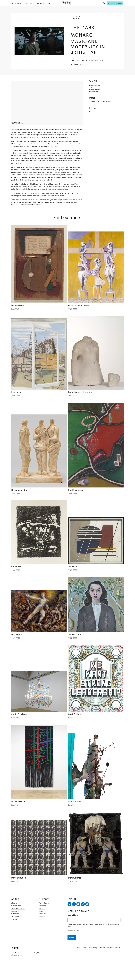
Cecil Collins (63, 156)
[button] (103, 3)
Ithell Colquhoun (36, 156)
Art (32, 3)
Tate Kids (14, 919)
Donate (41, 911)
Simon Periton (41, 161)
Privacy (102, 948)
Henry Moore (23, 156)
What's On (16, 3)
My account (43, 917)
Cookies (110, 948)
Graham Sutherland (62, 153)
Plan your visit (93, 91)
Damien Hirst (41, 151)
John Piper (71, 156)
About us (14, 903)
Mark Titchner (20, 161)
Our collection (16, 906)
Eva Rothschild (31, 161)
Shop (49, 3)
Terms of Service (114, 924)
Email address (73, 915)
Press (78, 948)
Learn (40, 3)
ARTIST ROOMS (16, 917)
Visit (25, 3)
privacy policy (75, 931)
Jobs (84, 948)
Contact (117, 948)
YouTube (78, 904)
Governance (15, 911)
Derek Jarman (16, 163)
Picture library (16, 914)
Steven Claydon (61, 161)
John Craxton (23, 158)
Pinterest (87, 904)
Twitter (69, 904)
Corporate (42, 914)
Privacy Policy (102, 924)
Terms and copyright (18, 908)
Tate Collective (44, 903)
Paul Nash (72, 153)
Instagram (83, 904)
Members (42, 906)
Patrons (42, 908)
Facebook (74, 904)
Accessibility (93, 948)
